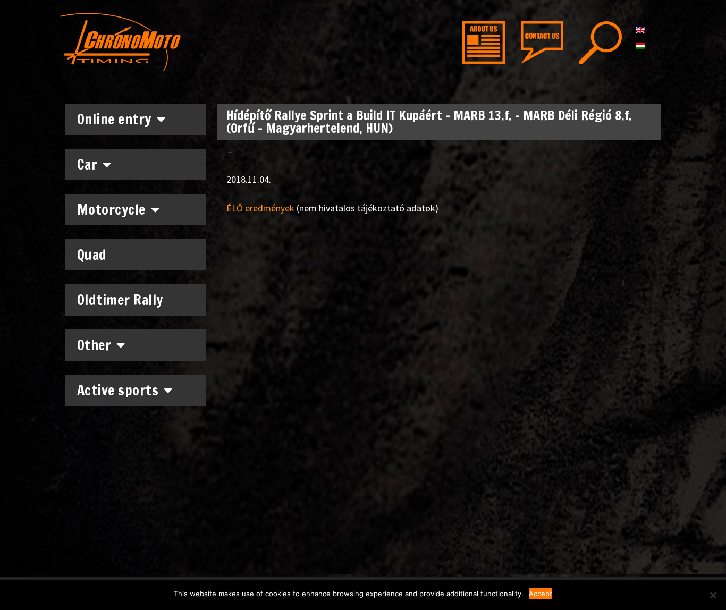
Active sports (118, 390)
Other (94, 345)
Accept (540, 593)
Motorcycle (111, 209)
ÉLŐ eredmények (260, 208)
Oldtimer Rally (120, 300)
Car (87, 164)
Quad (92, 255)
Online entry (114, 119)
